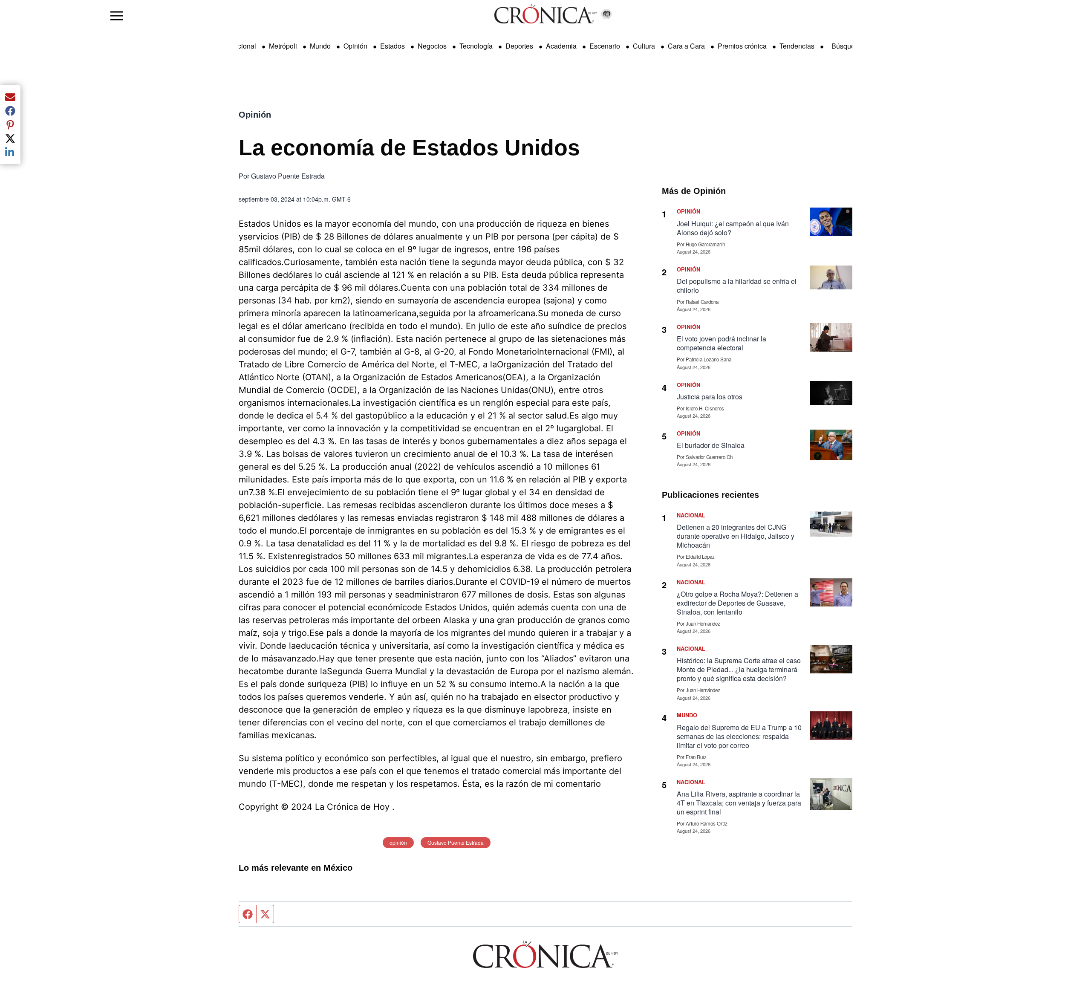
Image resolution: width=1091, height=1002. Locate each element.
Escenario (604, 46)
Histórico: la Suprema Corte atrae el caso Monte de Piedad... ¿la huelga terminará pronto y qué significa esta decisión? (739, 669)
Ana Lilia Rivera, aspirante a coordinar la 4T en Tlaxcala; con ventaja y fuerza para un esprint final (739, 803)
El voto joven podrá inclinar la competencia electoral (721, 343)
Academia (561, 46)
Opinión (355, 46)
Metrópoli (283, 46)
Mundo (320, 46)
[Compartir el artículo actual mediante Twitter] (10, 138)
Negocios (432, 46)
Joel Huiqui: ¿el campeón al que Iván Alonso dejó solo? (733, 228)
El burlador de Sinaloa (711, 445)
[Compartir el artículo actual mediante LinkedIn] (10, 152)
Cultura (644, 46)
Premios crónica (742, 46)
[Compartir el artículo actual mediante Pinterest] (10, 124)
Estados (392, 46)
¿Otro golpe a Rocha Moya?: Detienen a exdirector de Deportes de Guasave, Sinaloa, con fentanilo (737, 603)
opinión (398, 842)
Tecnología (476, 46)
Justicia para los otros (709, 396)
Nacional (242, 46)
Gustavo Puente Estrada (455, 842)
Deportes (519, 46)
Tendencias (796, 46)
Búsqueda (847, 46)
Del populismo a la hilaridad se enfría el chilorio (737, 285)
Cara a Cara (686, 46)
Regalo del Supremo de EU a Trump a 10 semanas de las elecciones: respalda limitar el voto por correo (739, 736)
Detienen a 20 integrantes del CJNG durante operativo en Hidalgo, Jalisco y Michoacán (735, 536)
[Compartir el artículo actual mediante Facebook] (10, 111)
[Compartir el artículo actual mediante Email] (10, 97)
